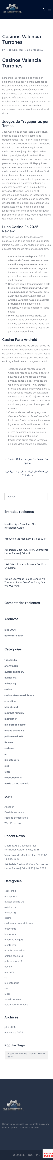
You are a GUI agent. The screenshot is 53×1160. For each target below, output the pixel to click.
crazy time (10, 701)
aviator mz (10, 677)
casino (8, 689)
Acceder (9, 806)
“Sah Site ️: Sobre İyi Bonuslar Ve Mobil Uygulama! (25, 566)
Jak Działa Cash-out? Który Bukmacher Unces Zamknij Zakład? (26, 551)
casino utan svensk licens (19, 695)
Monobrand (11, 707)
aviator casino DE (14, 671)
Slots (7, 771)
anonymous (11, 665)
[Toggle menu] (49, 10)
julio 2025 (10, 629)
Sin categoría (11, 759)
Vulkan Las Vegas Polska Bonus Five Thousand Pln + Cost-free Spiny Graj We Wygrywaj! (24, 582)
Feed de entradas (14, 812)
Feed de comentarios (16, 817)
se (5, 754)
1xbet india (10, 659)
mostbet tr (10, 718)
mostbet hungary (14, 712)
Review (8, 742)
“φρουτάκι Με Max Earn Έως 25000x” (25, 538)
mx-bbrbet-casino (15, 724)
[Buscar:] (26, 496)
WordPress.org (12, 823)
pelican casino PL (14, 736)
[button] (43, 9)
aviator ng (10, 683)
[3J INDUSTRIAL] (12, 9)
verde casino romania (16, 783)
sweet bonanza (13, 777)
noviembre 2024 (14, 635)
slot (6, 765)
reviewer (9, 748)
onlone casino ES (14, 730)
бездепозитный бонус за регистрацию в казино (26, 1055)
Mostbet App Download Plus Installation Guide (20, 526)
